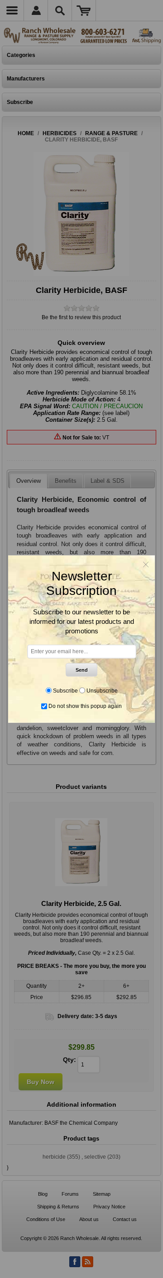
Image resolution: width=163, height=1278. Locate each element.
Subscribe (65, 690)
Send (82, 669)
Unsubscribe (102, 690)
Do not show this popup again (85, 706)
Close (146, 564)
